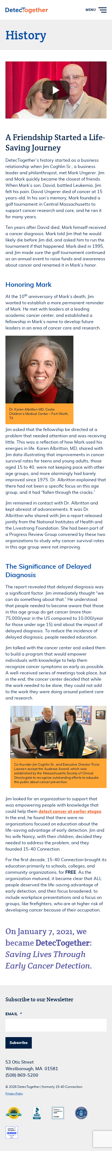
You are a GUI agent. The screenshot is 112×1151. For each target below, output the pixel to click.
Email (13, 1014)
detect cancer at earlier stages (70, 811)
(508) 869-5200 (21, 1075)
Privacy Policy (14, 1093)
